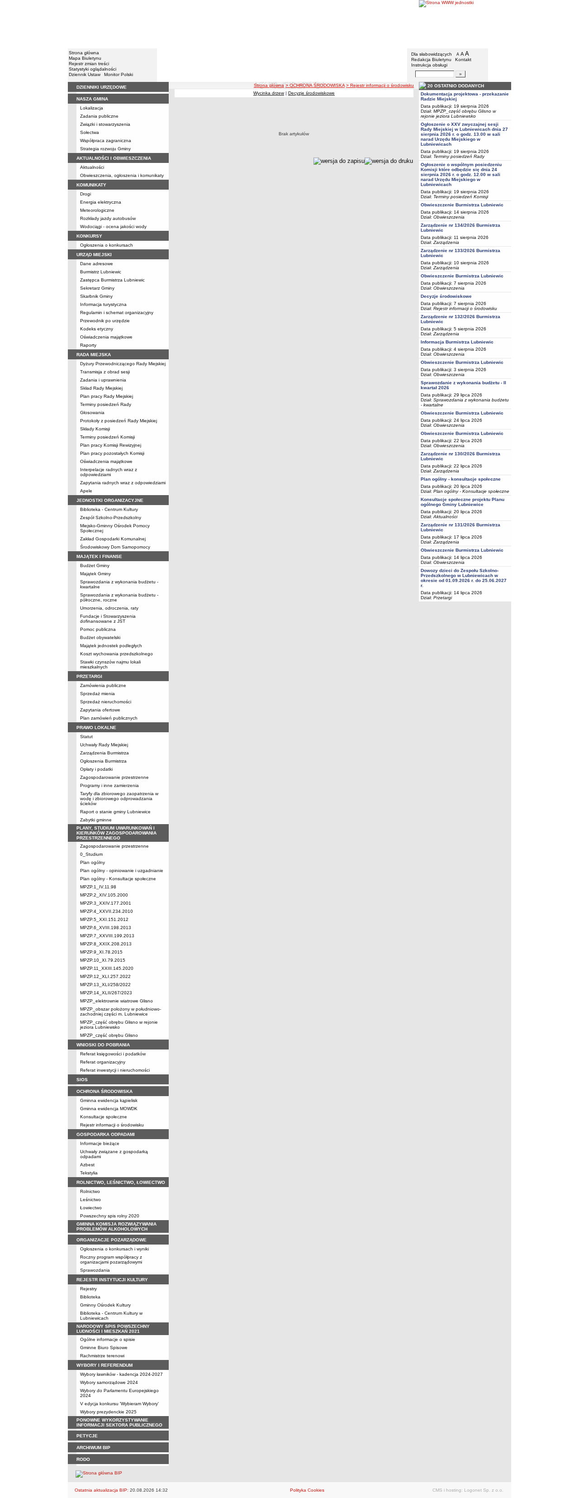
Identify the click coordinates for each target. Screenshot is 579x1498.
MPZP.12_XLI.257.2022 (105, 976)
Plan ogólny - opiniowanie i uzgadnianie (121, 870)
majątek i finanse (99, 556)
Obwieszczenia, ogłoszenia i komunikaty (122, 175)
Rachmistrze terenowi (102, 1355)
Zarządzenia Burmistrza (104, 752)
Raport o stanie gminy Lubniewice (115, 811)
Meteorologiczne (97, 210)
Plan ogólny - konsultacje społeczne (461, 479)
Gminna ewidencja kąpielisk (109, 1100)
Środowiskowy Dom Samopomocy (115, 546)
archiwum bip (93, 1447)
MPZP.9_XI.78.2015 (101, 951)
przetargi (89, 676)
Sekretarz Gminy (97, 288)
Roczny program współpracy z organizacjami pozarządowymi (111, 1259)
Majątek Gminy (95, 573)
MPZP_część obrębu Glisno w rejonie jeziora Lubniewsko (119, 1025)
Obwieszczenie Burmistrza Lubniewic (462, 204)
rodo (83, 1459)
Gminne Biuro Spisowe (104, 1347)
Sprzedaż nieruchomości (105, 701)
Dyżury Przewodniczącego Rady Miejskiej (123, 363)
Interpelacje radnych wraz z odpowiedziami (108, 472)
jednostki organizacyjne (109, 500)
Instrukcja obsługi (429, 64)
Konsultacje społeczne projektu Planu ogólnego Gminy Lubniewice (462, 502)
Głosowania (92, 412)
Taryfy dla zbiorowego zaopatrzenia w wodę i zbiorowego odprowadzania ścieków (119, 798)
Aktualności (92, 167)
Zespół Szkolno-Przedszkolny (110, 517)
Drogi (85, 193)
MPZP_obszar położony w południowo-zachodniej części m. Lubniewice (120, 1011)
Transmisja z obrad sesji (105, 371)
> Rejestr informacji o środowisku (380, 85)
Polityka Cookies (307, 1490)
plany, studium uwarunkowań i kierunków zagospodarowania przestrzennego (116, 832)
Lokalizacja (91, 107)
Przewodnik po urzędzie (105, 320)
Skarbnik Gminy (96, 296)
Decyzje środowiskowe (311, 93)
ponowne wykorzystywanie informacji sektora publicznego (119, 1422)
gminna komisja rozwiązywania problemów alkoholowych (116, 1226)
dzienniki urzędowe (101, 87)
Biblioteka (90, 1296)
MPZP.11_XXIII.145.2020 (106, 968)
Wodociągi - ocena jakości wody (113, 226)
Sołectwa (89, 132)
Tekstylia (89, 1172)
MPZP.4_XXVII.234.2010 (106, 911)
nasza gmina (92, 98)
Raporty (88, 345)
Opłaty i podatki (96, 769)
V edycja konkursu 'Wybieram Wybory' (119, 1403)
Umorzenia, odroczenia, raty (109, 608)
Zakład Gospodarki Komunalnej (113, 538)
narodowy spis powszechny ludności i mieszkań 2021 (113, 1329)
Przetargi (442, 597)
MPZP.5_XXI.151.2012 (104, 919)
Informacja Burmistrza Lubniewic (457, 341)
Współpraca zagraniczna (105, 140)
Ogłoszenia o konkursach (106, 245)
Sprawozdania (95, 1270)
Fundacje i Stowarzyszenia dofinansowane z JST (108, 619)
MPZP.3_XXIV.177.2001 (105, 903)
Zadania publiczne (99, 116)
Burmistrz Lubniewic (100, 271)
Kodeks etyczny (96, 328)
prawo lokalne (96, 727)
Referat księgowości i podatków (113, 1053)
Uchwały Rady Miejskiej (104, 744)
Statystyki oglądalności (92, 69)
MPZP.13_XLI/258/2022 (105, 984)
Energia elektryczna (100, 202)
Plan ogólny (92, 862)
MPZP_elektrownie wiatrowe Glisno (116, 1000)
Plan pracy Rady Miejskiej (106, 396)
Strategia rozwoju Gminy (105, 148)
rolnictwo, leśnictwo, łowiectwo (120, 1182)
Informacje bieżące (99, 1143)
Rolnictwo (90, 1191)
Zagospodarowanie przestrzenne (114, 777)
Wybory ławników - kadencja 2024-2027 (121, 1374)
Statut (86, 736)
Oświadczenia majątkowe (106, 336)
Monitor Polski (118, 74)
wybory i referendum (104, 1365)
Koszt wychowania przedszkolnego (116, 653)
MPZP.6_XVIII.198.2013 (105, 927)
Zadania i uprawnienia (103, 379)
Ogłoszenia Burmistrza (103, 761)
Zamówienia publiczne (103, 685)
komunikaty (91, 184)
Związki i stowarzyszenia (105, 124)
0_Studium (91, 854)
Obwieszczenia (449, 217)
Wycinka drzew (268, 93)
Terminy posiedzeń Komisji (107, 436)
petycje (87, 1435)
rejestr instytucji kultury (112, 1279)
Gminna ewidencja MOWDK (109, 1108)
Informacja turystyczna (103, 304)
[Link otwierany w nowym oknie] (465, 24)
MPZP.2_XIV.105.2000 (104, 894)
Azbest (87, 1164)
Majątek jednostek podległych (111, 645)
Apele (86, 490)
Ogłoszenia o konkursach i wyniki (114, 1248)
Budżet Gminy (94, 565)
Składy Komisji (95, 428)
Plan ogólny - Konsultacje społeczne (118, 878)
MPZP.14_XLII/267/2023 (106, 992)
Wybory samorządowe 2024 (109, 1382)
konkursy (89, 236)
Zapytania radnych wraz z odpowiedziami (123, 482)
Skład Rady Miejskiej (101, 388)
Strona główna (84, 52)
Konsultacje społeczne (103, 1116)
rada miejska (93, 354)
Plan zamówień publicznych (109, 718)
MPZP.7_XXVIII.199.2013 (107, 935)
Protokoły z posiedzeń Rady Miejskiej (118, 420)
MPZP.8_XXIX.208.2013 (106, 943)
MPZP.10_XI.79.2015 (102, 960)
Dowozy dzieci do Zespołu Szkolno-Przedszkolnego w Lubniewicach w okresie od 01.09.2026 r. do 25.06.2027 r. (464, 578)
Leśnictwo (90, 1199)
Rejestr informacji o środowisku (112, 1124)
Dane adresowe (96, 263)
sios (82, 1079)
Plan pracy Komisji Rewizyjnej (110, 445)
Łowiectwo (91, 1207)
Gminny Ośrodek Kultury (105, 1304)
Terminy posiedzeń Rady (105, 404)
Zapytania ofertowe (100, 709)
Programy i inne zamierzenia (109, 785)
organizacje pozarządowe (111, 1239)
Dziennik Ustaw (84, 74)
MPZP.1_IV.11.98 (98, 886)
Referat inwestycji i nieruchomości (115, 1070)
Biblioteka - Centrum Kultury (109, 509)
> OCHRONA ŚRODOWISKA (315, 85)
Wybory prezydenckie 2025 (108, 1411)
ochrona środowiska (104, 1091)
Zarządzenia (446, 242)
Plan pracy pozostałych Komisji (112, 453)
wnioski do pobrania (103, 1044)
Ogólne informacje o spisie (107, 1339)
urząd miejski (94, 254)
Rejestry (88, 1288)
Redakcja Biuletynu (431, 59)
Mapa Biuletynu (85, 58)
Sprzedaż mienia (97, 693)
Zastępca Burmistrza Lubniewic (112, 279)
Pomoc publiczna (98, 629)
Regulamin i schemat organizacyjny (116, 312)
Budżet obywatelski (100, 637)
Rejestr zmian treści (89, 63)
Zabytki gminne (96, 819)
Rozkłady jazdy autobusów (108, 218)
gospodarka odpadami (105, 1134)
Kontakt (463, 59)
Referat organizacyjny (102, 1061)
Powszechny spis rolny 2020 (109, 1215)
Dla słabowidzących (431, 54)
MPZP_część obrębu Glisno (109, 1035)
